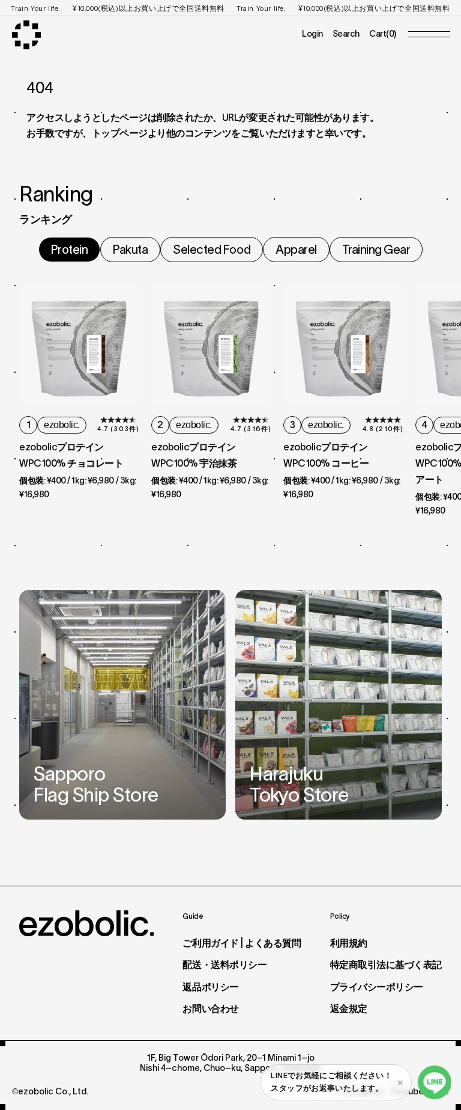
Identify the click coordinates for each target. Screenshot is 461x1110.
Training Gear (376, 249)
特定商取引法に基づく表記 (386, 964)
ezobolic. (62, 425)
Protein (69, 249)
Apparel (296, 249)
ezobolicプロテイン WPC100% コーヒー (330, 454)
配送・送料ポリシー (224, 964)
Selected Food (211, 249)
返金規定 (348, 1008)
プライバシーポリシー (376, 986)
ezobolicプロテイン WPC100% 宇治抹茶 (198, 454)
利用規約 (348, 942)
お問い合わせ (210, 1008)
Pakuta (130, 249)
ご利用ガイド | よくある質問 (241, 942)
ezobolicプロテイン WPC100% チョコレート (71, 454)
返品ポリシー (210, 986)
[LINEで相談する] (434, 1082)
